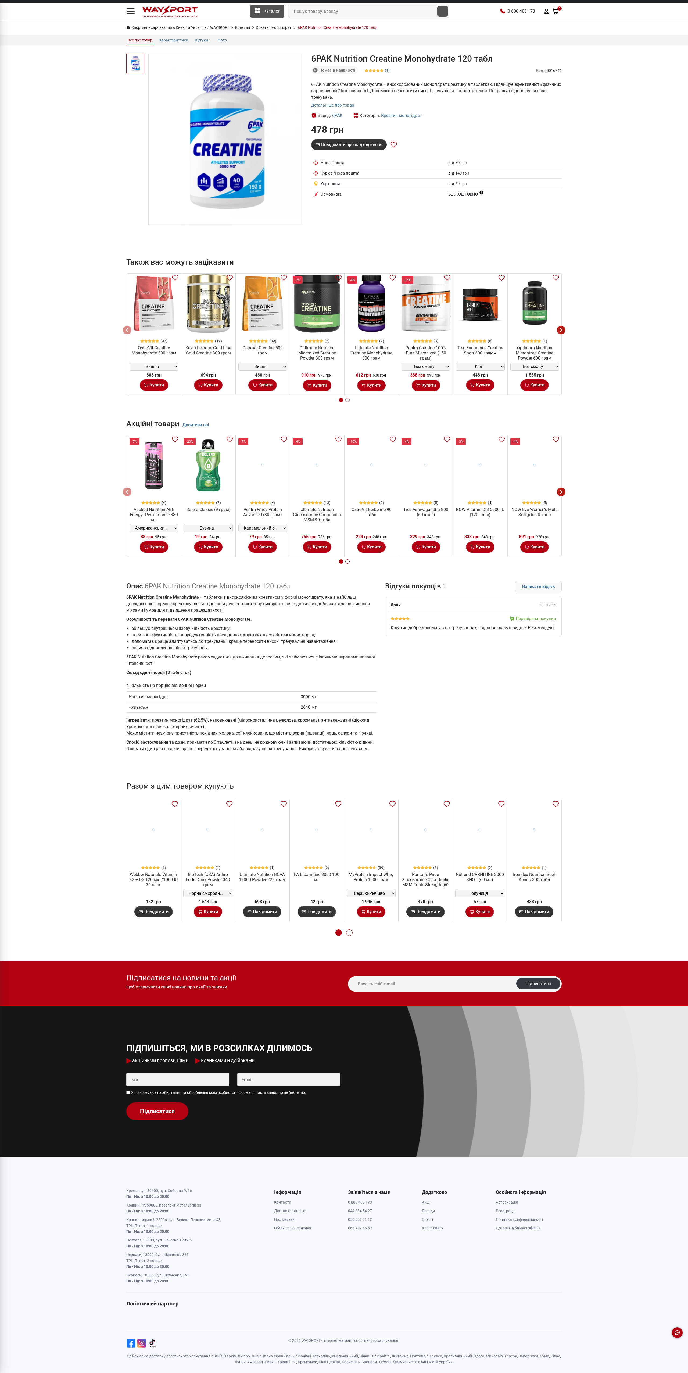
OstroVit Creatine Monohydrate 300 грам (154, 350)
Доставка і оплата (290, 1211)
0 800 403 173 (521, 11)
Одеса (479, 1356)
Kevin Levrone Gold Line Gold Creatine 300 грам (208, 350)
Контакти (282, 1202)
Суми (544, 1356)
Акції (426, 1202)
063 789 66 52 (360, 1228)
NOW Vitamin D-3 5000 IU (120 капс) (480, 512)
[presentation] (127, 330)
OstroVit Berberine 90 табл (372, 512)
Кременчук (307, 1362)
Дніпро (244, 1356)
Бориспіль (351, 1362)
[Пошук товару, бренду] (442, 11)
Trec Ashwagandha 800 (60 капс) (425, 512)
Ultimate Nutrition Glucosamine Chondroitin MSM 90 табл (317, 514)
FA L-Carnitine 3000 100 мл (316, 877)
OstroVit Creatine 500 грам (262, 350)
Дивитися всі (195, 424)
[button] (130, 11)
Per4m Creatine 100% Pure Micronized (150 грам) (426, 353)
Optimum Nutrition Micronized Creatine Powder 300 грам (317, 353)
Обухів (385, 1362)
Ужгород (255, 1362)
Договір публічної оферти (518, 1228)
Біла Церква (329, 1362)
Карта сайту (432, 1228)
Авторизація (507, 1202)
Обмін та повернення (292, 1228)
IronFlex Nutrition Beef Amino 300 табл (534, 877)
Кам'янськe (402, 1362)
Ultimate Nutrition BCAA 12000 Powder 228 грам (262, 877)
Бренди (428, 1211)
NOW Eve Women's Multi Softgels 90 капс (534, 512)
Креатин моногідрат (401, 115)
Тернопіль (321, 1356)
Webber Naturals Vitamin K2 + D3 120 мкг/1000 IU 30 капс (153, 879)
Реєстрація (505, 1211)
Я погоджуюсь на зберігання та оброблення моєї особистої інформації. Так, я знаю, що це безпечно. (218, 1092)
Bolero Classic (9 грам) (208, 509)
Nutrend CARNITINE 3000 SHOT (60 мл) (480, 877)
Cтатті (427, 1219)
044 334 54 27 (360, 1211)
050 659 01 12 (360, 1219)
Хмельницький (345, 1356)
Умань (270, 1362)
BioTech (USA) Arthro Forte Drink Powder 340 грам (208, 879)
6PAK (337, 115)
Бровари (369, 1362)
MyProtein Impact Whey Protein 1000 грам (371, 877)
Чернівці (303, 1356)
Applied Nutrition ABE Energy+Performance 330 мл (154, 514)
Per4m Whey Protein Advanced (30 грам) (262, 512)
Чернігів (382, 1356)
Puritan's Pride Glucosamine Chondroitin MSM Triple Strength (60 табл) (426, 882)
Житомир (400, 1356)
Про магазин (285, 1219)
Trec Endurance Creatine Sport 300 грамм (480, 350)
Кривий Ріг (286, 1362)
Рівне (555, 1356)
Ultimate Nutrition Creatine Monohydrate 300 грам (371, 353)
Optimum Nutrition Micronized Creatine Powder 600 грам (534, 353)
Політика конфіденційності (519, 1219)
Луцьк (240, 1362)
